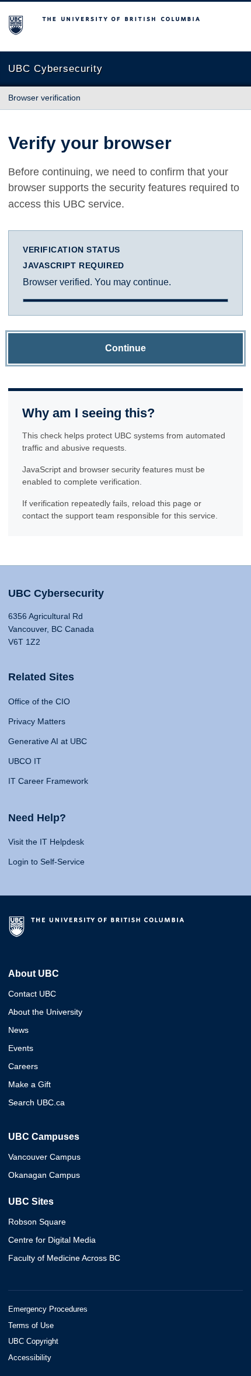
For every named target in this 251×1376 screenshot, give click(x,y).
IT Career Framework (48, 781)
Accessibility (29, 1357)
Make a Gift (29, 1084)
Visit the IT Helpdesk (46, 841)
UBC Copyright (33, 1341)
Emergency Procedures (48, 1309)
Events (20, 1048)
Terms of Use (31, 1325)
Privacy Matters (36, 721)
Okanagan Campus (44, 1175)
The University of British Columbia (98, 931)
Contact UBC (32, 993)
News (18, 1030)
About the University (45, 1012)
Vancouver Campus (44, 1156)
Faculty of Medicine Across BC (64, 1258)
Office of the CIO (39, 701)
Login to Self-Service (46, 861)
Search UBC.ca (36, 1102)
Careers (23, 1066)
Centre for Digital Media (52, 1239)
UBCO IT (24, 761)
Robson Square (37, 1221)
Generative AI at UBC (47, 741)
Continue (125, 348)
